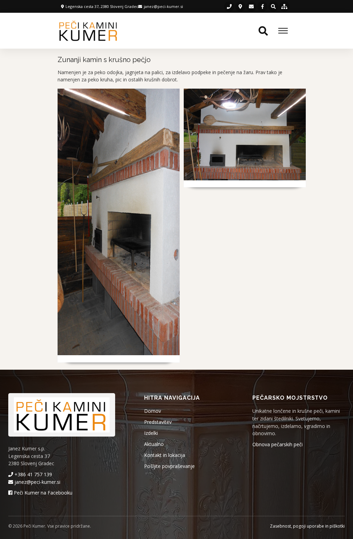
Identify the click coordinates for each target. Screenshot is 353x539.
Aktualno (154, 444)
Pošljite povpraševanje (169, 466)
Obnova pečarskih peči (277, 444)
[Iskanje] (273, 6)
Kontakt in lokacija (164, 455)
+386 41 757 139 (32, 474)
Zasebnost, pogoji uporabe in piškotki (307, 526)
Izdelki (151, 433)
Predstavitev (158, 422)
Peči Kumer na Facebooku (42, 492)
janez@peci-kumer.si (36, 482)
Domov (152, 411)
